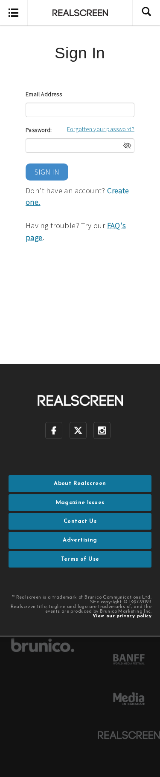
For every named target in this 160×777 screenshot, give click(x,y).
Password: (39, 130)
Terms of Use (80, 559)
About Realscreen (80, 483)
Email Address (44, 94)
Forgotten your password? (100, 129)
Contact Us (80, 521)
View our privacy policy (122, 616)
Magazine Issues (80, 502)
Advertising (80, 540)
